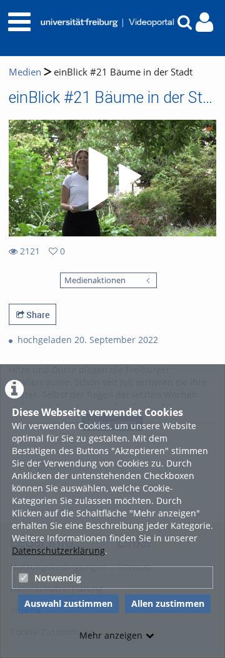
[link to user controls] (204, 22)
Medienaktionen (95, 280)
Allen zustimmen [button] (167, 603)
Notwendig (57, 578)
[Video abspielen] (112, 178)
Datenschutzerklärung (58, 550)
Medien (25, 72)
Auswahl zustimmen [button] (68, 603)
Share (36, 315)
